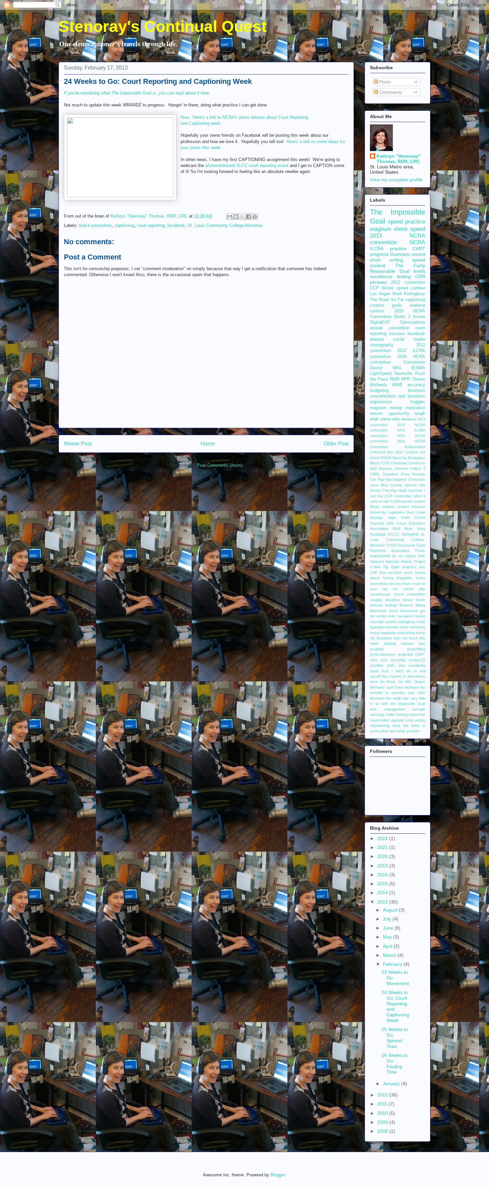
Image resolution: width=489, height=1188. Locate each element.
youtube (413, 731)
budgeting (379, 390)
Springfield (410, 534)
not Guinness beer (385, 638)
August (391, 910)
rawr (384, 660)
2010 (383, 1113)
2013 (383, 902)
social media (409, 339)
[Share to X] (242, 216)
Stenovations (412, 322)
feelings (391, 605)
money (396, 408)
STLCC (394, 534)
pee (422, 643)
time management (387, 709)
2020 (383, 856)
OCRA (419, 518)
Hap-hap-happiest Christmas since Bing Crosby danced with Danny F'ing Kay (397, 484)
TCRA (391, 545)
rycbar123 (416, 660)
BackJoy (400, 458)
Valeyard (377, 562)
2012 (383, 1095)
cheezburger (380, 594)
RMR (395, 379)
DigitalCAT (380, 322)
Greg (405, 474)
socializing (416, 665)
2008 (383, 1131)
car (395, 589)
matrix (375, 633)
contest (377, 305)
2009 (383, 1122)
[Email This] (229, 216)
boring (388, 578)
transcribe (417, 715)
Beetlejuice (416, 458)
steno (385, 419)
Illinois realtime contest (389, 507)
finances (406, 605)
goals (397, 305)
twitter (385, 720)
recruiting (398, 660)
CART (418, 248)
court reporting (151, 225)
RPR (405, 379)
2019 (383, 865)
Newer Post (77, 443)
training (402, 715)
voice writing (415, 720)
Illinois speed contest (403, 288)
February (393, 964)
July (388, 919)
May (388, 936)
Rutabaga (378, 534)
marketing (417, 627)
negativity (388, 633)
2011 (383, 1103)
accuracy (416, 385)
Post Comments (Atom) (220, 465)
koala (420, 622)
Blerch (375, 463)
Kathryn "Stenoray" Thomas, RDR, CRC (399, 158)
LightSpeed (381, 373)
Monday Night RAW (389, 518)
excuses (397, 333)
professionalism (382, 654)
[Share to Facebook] (248, 216)
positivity (377, 649)
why (396, 419)
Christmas (399, 463)
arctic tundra (414, 573)
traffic (390, 715)
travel (374, 720)
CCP (374, 288)
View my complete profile (396, 179)
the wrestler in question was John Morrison (397, 692)
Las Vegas (380, 293)
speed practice (406, 222)
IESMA (418, 368)
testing (404, 276)
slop (402, 665)
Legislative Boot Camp (406, 512)
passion (407, 643)
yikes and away (393, 731)
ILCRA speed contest (408, 501)
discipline (392, 600)
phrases (378, 282)
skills (391, 665)
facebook (176, 225)
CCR (386, 463)
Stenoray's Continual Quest (163, 26)
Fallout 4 (417, 468)
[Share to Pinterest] (254, 216)
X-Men (375, 567)
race (373, 660)
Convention (414, 362)
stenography (382, 345)
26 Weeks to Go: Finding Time (395, 1064)
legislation (378, 627)
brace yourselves (95, 225)
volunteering (380, 726)
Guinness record (407, 254)
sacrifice (377, 665)
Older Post (336, 443)
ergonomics (381, 402)
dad (401, 396)
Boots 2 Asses (409, 316)
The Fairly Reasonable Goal (397, 268)
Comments (390, 92)
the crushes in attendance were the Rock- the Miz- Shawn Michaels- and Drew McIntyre (397, 681)
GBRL (375, 474)
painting (390, 643)
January (392, 1083)
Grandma (390, 474)
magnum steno (389, 229)
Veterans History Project (405, 562)
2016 (383, 874)
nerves (376, 413)
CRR (420, 276)
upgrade (397, 720)
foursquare (409, 611)
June (389, 928)
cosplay (376, 600)
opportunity (398, 413)
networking (406, 633)
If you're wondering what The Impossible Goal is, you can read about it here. (137, 92)
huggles (417, 402)
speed (417, 229)
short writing (386, 259)
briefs (419, 271)
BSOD (386, 458)
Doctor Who (385, 368)
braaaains (404, 578)
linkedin (393, 627)
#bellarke (409, 419)
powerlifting (416, 649)
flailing (420, 605)
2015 (383, 883)
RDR (397, 529)
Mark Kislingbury (409, 293)
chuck (399, 594)
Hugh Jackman (410, 490)
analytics (409, 567)
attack (375, 578)
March (390, 955)
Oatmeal (377, 523)
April (388, 946)
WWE (397, 385)
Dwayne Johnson (393, 468)
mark (404, 627)
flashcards (378, 611)
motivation (415, 408)
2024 (383, 838)
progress (379, 254)
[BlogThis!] (236, 216)
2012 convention (408, 282)
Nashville (403, 373)
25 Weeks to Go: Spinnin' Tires (395, 1038)
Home (208, 443)
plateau (377, 339)
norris (420, 633)
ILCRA (377, 248)
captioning (124, 225)
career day (414, 589)
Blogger (277, 1174)
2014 (383, 892)
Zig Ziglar (391, 567)
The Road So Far (387, 299)
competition (416, 594)
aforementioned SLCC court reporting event (246, 165)
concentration (383, 396)
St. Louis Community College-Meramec (225, 225)
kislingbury (406, 622)
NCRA (417, 242)
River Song (414, 529)
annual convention (389, 328)
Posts (384, 82)
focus (393, 611)
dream (408, 600)
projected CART (411, 654)
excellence (381, 276)
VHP (421, 556)
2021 (383, 847)
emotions (416, 396)
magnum (378, 408)
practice (398, 248)
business (416, 390)
